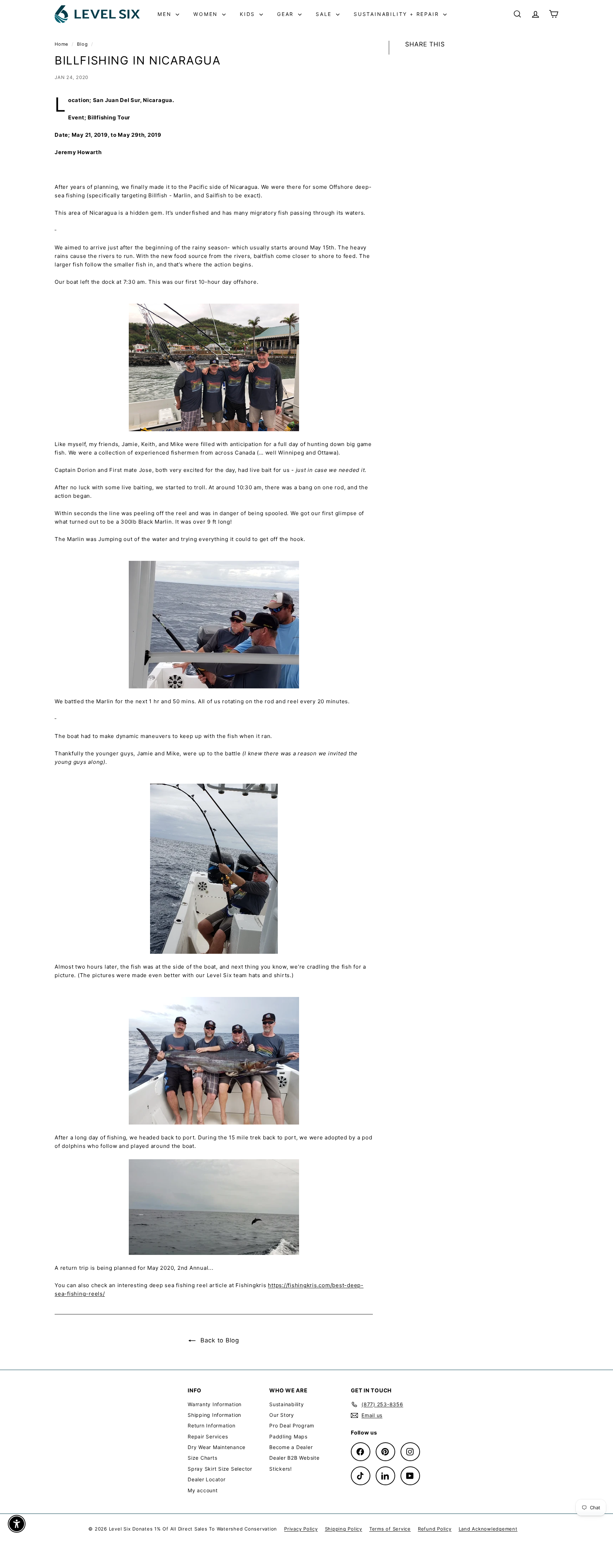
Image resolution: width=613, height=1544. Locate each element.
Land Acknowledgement (488, 1529)
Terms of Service (390, 1529)
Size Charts (202, 1458)
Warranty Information (215, 1404)
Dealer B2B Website (294, 1458)
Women (206, 14)
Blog (82, 44)
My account (203, 1490)
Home (62, 44)
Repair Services (208, 1436)
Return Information (212, 1425)
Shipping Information (214, 1415)
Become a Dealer (291, 1447)
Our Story (281, 1415)
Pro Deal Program (291, 1425)
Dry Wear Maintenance (216, 1447)
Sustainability (286, 1404)
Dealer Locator (207, 1479)
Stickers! (280, 1469)
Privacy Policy (301, 1529)
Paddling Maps (288, 1436)
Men (166, 14)
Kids (249, 14)
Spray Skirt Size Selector (220, 1469)
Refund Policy (435, 1529)
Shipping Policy (343, 1529)
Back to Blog (218, 1340)
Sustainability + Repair (397, 14)
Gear (286, 14)
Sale (325, 14)
